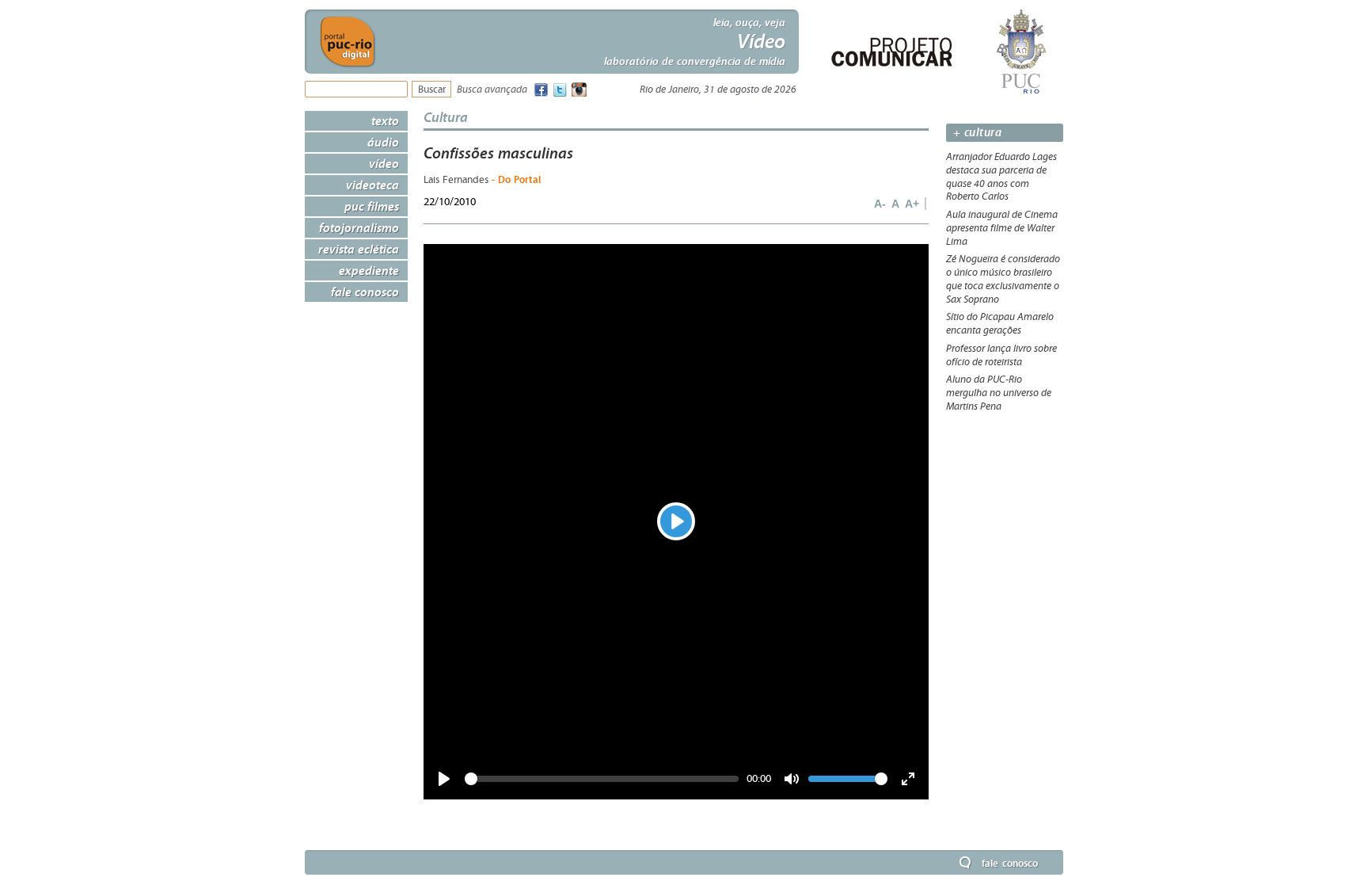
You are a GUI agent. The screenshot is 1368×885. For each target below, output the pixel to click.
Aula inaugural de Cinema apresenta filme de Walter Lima (1002, 228)
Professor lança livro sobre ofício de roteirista (1001, 355)
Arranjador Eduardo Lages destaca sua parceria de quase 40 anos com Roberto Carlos (1001, 176)
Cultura (446, 117)
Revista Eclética (358, 249)
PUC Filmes (371, 206)
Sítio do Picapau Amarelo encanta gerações (1000, 323)
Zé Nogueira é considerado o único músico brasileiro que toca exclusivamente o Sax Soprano (1003, 279)
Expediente (369, 270)
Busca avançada (492, 90)
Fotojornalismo (359, 227)
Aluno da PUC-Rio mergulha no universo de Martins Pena (998, 393)
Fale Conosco (365, 291)
